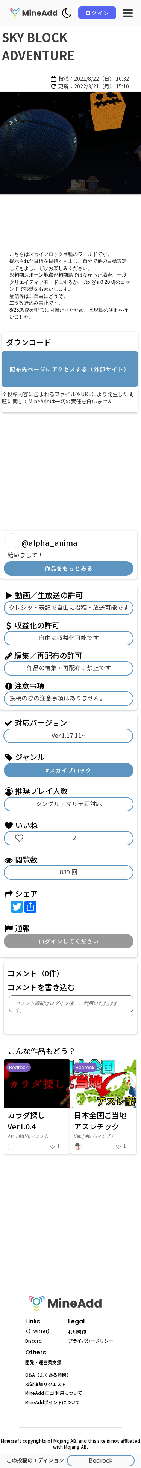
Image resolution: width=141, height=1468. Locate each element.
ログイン (97, 13)
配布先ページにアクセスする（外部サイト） (70, 369)
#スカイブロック (68, 770)
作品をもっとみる (69, 568)
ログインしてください (69, 941)
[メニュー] (127, 13)
